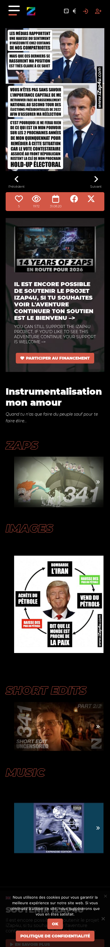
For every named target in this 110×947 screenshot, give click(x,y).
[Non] (103, 918)
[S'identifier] (85, 11)
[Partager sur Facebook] (74, 199)
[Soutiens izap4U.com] (74, 11)
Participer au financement (58, 358)
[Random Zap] (66, 11)
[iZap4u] (31, 11)
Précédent (16, 186)
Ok (55, 923)
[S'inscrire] (98, 11)
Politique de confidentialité (55, 936)
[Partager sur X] (91, 199)
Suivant (96, 186)
